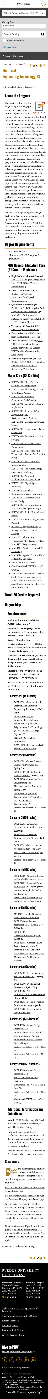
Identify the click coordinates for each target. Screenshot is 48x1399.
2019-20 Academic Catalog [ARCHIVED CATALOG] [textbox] (25, 13)
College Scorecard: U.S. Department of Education (20, 1310)
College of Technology (25, 87)
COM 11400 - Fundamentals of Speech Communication (22, 297)
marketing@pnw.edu (10, 1384)
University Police (10, 1325)
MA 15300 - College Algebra (24, 315)
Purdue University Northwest (20, 1272)
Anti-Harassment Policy (26, 1377)
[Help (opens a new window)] (44, 65)
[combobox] (24, 13)
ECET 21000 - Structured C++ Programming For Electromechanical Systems (25, 415)
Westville (35, 1297)
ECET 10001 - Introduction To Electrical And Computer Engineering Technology (28, 365)
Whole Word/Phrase (15, 40)
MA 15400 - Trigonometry (23, 544)
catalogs (13, 1387)
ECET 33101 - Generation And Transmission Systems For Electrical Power (28, 454)
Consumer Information (22, 1374)
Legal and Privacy (8, 1377)
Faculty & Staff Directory (13, 1330)
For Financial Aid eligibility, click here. (23, 1204)
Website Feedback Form (13, 1335)
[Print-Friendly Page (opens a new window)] (40, 65)
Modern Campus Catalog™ (29, 1392)
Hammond (10, 1297)
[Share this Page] (37, 65)
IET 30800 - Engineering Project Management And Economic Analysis (26, 530)
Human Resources (10, 1320)
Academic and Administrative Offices (19, 1316)
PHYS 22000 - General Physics (28, 897)
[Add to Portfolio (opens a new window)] (34, 65)
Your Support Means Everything (17, 1351)
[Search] (43, 34)
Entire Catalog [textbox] (8, 26)
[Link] (4, 1359)
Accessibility (6, 1374)
